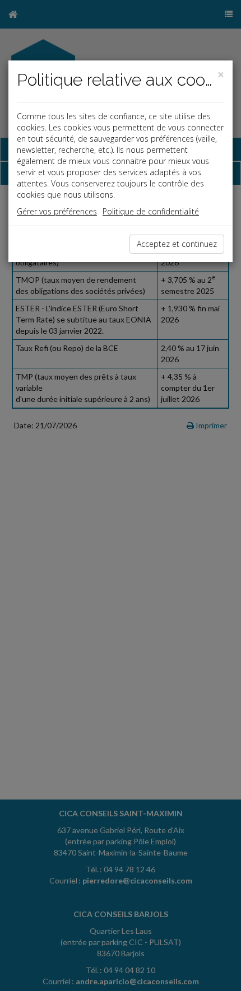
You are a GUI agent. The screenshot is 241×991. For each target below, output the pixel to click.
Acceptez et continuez (177, 244)
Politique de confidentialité (151, 211)
